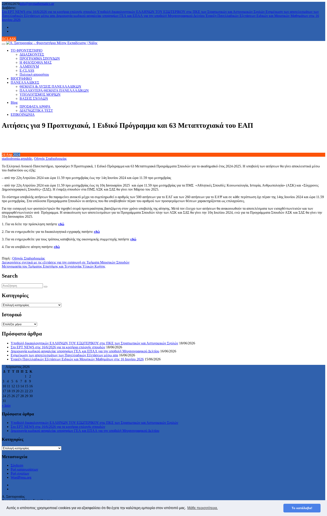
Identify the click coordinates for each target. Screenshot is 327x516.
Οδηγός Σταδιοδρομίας (50, 158)
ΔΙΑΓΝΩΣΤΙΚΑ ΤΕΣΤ (36, 110)
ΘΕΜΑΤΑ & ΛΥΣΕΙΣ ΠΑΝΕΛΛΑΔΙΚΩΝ (50, 86)
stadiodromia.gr (13, 158)
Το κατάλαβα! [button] (302, 508)
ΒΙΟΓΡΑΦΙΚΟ (21, 78)
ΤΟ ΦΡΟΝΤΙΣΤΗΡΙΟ (26, 50)
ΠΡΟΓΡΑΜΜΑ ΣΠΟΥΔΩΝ (40, 58)
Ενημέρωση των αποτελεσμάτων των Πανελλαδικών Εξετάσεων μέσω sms (64, 355)
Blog (14, 102)
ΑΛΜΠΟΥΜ (29, 66)
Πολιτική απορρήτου (34, 74)
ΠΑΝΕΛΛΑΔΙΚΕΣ (25, 82)
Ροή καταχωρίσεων (24, 469)
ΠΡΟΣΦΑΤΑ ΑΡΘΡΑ (35, 106)
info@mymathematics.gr (37, 4)
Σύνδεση (17, 465)
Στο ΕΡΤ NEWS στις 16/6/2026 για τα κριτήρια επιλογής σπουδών (49, 12)
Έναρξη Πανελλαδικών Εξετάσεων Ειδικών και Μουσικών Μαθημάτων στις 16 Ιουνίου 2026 (77, 359)
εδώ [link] (61, 224)
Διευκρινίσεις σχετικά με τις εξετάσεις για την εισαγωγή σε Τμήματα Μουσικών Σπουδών (65, 262)
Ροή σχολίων (20, 473)
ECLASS (9, 39)
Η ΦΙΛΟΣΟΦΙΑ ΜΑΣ (36, 62)
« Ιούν (6, 405)
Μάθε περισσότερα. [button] (202, 508)
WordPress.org (21, 477)
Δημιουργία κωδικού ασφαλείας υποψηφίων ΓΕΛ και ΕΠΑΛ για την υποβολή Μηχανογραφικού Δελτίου (131, 16)
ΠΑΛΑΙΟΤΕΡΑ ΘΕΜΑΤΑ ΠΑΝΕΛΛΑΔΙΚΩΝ (54, 90)
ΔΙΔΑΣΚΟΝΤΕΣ (32, 54)
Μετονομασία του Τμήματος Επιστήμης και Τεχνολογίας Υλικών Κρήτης (53, 266)
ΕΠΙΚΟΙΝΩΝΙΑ (23, 114)
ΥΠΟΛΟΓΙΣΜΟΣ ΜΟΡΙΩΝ (40, 94)
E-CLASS (27, 70)
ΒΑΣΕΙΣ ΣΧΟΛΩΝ (34, 98)
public (28, 158)
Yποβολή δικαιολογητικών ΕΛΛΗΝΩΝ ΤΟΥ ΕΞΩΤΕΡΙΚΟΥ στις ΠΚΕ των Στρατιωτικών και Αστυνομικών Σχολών (181, 12)
